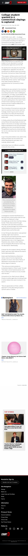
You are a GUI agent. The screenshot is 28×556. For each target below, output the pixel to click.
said (12, 44)
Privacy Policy (4, 517)
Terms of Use (4, 519)
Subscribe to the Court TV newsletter (10, 482)
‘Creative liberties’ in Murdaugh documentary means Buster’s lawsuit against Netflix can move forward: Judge (13, 446)
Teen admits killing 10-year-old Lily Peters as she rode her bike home (13, 428)
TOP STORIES (9, 412)
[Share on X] (5, 31)
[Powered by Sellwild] (24, 385)
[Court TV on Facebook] (6, 529)
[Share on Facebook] (2, 31)
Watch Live (21, 2)
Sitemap (3, 489)
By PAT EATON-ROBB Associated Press (13, 34)
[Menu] (2, 2)
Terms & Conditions (5, 515)
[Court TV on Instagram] (10, 529)
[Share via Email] (11, 31)
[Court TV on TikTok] (22, 529)
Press (2, 508)
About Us (3, 505)
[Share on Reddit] (8, 31)
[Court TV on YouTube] (18, 529)
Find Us (3, 499)
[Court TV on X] (14, 529)
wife (7, 96)
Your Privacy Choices (6, 522)
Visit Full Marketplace (21, 297)
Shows (2, 496)
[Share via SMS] (14, 31)
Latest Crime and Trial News (8, 494)
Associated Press (10, 28)
